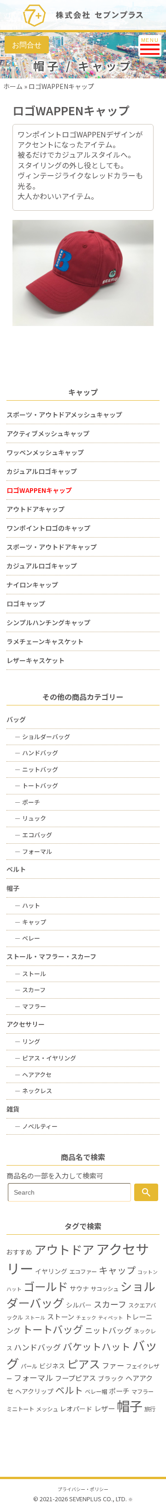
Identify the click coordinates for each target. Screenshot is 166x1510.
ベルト (16, 869)
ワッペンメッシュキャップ (45, 452)
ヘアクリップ (34, 1391)
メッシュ (47, 1409)
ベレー (27, 938)
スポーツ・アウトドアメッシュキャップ (64, 414)
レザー (104, 1408)
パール (29, 1366)
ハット (27, 905)
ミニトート (20, 1409)
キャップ (30, 922)
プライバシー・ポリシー (83, 1489)
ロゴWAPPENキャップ (39, 490)
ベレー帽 (96, 1391)
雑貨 (12, 1108)
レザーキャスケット (35, 660)
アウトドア (64, 1249)
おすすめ (19, 1251)
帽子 (12, 888)
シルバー (79, 1304)
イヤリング (51, 1271)
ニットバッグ (36, 769)
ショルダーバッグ (42, 736)
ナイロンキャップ (32, 584)
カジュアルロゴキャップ (41, 471)
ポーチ (27, 802)
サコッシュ (105, 1289)
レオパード (76, 1408)
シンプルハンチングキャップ (48, 622)
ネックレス (33, 1090)
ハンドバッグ (36, 752)
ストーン (60, 1316)
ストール (30, 973)
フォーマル (33, 851)
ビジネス (52, 1365)
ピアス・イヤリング (45, 1058)
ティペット (110, 1317)
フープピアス (75, 1378)
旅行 (149, 1409)
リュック (30, 818)
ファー (113, 1365)
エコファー (83, 1271)
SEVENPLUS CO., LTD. (98, 1498)
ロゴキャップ (25, 603)
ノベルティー (36, 1126)
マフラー (30, 1006)
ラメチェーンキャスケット (44, 641)
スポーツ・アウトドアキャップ (51, 546)
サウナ (79, 1288)
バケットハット (96, 1346)
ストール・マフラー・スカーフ (51, 956)
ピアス (83, 1364)
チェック (86, 1317)
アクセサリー (25, 1024)
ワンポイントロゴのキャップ (48, 528)
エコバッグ (33, 834)
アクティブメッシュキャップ (47, 433)
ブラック (111, 1378)
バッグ (16, 719)
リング (27, 1041)
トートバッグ (36, 785)
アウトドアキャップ (35, 509)
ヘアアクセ (33, 1074)
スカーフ (30, 989)
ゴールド (46, 1286)
